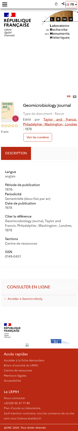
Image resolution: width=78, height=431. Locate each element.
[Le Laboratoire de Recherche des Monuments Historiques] (36, 330)
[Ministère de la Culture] (12, 330)
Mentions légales (15, 375)
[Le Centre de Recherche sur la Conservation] (60, 330)
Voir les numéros (38, 137)
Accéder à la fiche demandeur (24, 360)
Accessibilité (12, 380)
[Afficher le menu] (4, 4)
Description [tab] (16, 153)
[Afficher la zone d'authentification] (57, 3)
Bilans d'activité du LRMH (21, 365)
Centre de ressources (18, 370)
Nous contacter (14, 398)
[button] (63, 3)
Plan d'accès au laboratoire (22, 408)
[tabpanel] (39, 214)
